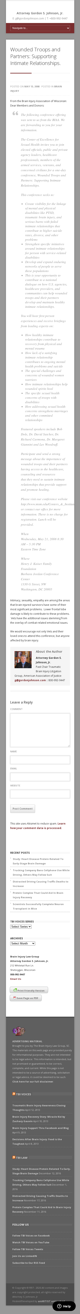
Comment (16, 709)
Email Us (15, 978)
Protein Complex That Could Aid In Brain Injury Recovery (38, 895)
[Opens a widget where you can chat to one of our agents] (64, 1306)
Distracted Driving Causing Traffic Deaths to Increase (40, 884)
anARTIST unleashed (51, 1301)
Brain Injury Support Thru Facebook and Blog (40, 1128)
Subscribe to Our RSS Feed (28, 1262)
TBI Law (22, 1158)
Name (13, 751)
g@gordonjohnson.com (30, 680)
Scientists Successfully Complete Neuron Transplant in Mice (38, 906)
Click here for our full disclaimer (32, 1081)
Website (15, 785)
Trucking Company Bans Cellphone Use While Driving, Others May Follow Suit (41, 872)
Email (13, 768)
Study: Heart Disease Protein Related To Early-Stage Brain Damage (38, 861)
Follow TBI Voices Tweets (27, 1249)
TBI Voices (23, 1094)
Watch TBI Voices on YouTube (30, 1242)
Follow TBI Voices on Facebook (31, 1235)
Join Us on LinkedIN (24, 1256)
